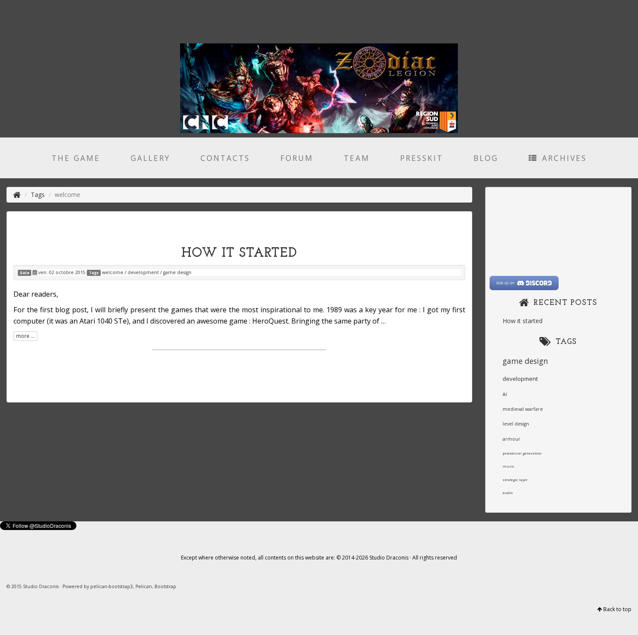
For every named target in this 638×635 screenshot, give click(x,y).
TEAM (357, 158)
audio (508, 492)
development (143, 272)
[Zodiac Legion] (17, 194)
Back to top (617, 609)
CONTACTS (225, 158)
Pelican (143, 586)
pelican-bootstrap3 (111, 586)
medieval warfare (523, 409)
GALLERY (150, 158)
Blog (486, 158)
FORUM (296, 158)
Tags (38, 194)
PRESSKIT (421, 158)
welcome (112, 272)
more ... (25, 336)
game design (177, 272)
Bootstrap (165, 586)
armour (511, 439)
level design (516, 424)
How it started (239, 253)
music (508, 466)
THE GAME (76, 158)
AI (505, 394)
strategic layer (515, 479)
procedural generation (522, 453)
